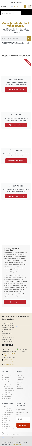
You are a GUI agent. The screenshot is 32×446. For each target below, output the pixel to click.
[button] (25, 6)
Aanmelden (23, 425)
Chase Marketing (16, 444)
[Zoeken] (29, 38)
